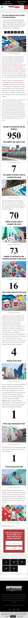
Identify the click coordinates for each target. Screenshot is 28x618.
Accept (13, 616)
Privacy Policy (20, 616)
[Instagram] (18, 609)
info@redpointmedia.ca (17, 605)
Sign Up (14, 548)
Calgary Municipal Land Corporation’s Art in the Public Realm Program (13, 82)
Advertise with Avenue (21, 3)
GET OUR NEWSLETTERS (7, 3)
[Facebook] (10, 609)
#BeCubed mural (6, 65)
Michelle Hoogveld (13, 59)
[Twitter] (14, 609)
